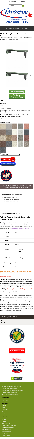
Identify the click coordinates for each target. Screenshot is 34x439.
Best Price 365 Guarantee (8, 427)
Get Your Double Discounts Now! (9, 388)
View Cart (4, 405)
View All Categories (6, 413)
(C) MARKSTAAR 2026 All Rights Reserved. (11, 386)
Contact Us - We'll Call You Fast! (9, 425)
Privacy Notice (5, 433)
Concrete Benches (18, 37)
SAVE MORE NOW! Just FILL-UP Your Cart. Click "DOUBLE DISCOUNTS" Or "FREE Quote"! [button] (17, 186)
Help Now (4, 421)
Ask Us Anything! (6, 423)
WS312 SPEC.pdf (9, 201)
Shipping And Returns (7, 431)
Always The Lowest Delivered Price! (10, 394)
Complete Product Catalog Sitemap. (10, 392)
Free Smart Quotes (6, 429)
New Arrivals (5, 400)
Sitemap (4, 411)
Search (3, 407)
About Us (4, 419)
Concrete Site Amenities (7, 37)
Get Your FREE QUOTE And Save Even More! (12, 390)
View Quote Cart (21, 1)
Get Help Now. (12, 1)
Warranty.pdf (7, 197)
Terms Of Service (6, 435)
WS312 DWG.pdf (8, 199)
